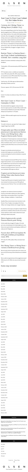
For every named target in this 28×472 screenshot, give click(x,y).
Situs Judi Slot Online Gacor (14, 15)
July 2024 (3, 342)
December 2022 (4, 390)
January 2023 (3, 387)
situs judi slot (3, 453)
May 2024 (3, 347)
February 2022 (4, 412)
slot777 (2, 448)
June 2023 (3, 374)
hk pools (2, 446)
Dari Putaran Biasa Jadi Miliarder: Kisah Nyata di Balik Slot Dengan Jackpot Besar (13, 436)
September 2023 (4, 367)
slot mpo (2, 451)
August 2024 (3, 339)
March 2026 (3, 294)
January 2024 (3, 357)
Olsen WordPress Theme (11, 469)
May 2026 (3, 289)
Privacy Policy (17, 460)
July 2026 (3, 283)
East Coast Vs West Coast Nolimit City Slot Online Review (14, 19)
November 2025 (4, 304)
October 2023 (4, 364)
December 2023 (4, 359)
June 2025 (3, 316)
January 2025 (3, 329)
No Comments (18, 22)
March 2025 (3, 324)
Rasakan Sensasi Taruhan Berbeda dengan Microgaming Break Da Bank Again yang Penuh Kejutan (13, 429)
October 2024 (4, 334)
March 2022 (3, 410)
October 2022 (4, 395)
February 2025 (4, 326)
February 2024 (4, 354)
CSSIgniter (20, 469)
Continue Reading (22, 271)
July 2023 (3, 372)
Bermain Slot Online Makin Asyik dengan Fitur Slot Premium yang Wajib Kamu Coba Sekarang (13, 422)
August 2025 (3, 311)
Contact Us (10, 460)
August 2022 (3, 400)
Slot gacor (3, 455)
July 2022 (3, 402)
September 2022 (4, 397)
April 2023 (3, 379)
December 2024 (4, 331)
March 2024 (3, 352)
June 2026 (3, 286)
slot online (3, 444)
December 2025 (4, 301)
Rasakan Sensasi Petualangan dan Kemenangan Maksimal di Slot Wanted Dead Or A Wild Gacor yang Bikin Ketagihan (13, 432)
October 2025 (4, 306)
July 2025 (3, 314)
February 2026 (4, 296)
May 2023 (3, 377)
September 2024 (4, 337)
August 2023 (3, 369)
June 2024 (3, 344)
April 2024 (3, 349)
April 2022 (3, 407)
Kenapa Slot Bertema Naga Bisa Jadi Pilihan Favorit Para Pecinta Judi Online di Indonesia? (14, 425)
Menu (4, 10)
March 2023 (3, 382)
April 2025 (3, 321)
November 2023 (4, 362)
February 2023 (4, 385)
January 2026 (3, 299)
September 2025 (4, 309)
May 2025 (3, 319)
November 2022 (4, 392)
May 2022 (3, 405)
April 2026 (3, 291)
